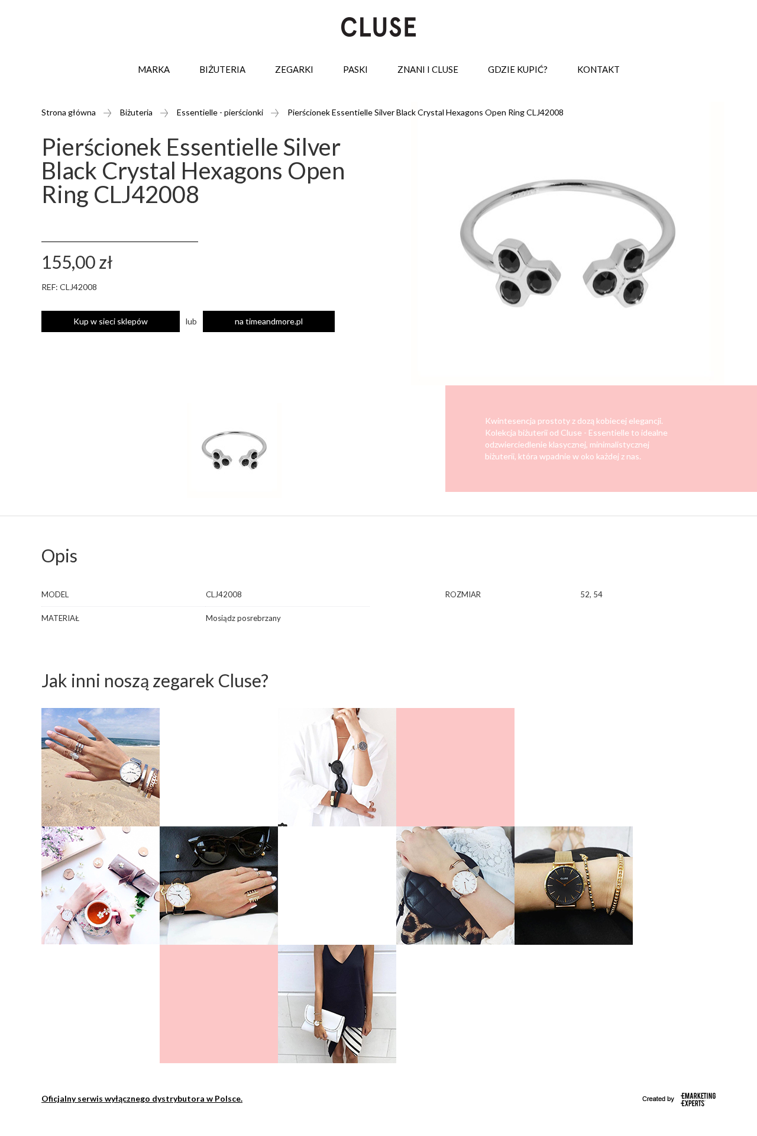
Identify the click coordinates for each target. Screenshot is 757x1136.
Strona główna (68, 112)
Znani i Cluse (427, 69)
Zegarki (294, 69)
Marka (154, 69)
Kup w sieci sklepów (110, 321)
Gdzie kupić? (518, 69)
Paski (355, 69)
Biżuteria (222, 69)
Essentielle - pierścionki (220, 112)
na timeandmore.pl (269, 321)
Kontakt (598, 69)
